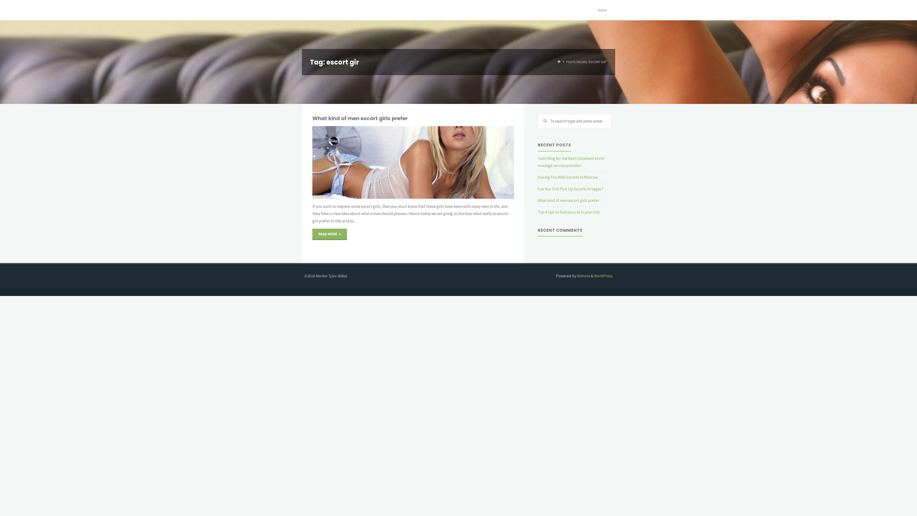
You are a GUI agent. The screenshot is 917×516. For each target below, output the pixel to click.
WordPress (603, 276)
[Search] (545, 121)
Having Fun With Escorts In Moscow (568, 177)
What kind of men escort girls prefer (360, 118)
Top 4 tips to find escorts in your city (569, 212)
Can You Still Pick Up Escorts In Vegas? (570, 189)
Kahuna (583, 276)
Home (602, 10)
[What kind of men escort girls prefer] (446, 162)
